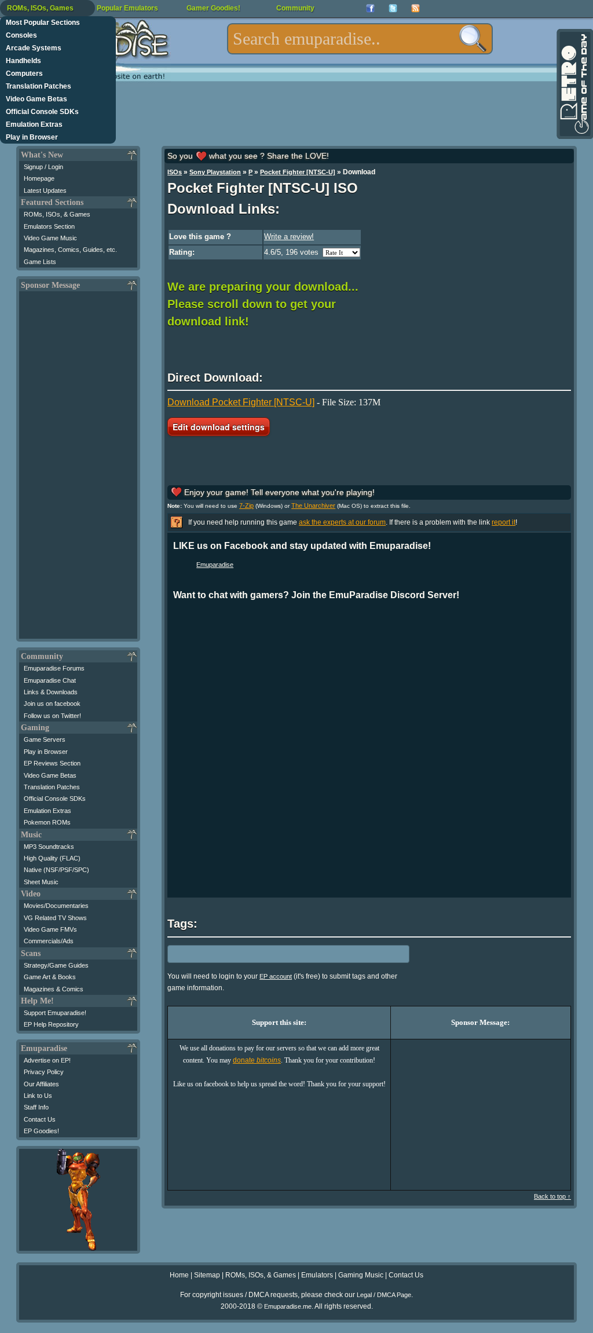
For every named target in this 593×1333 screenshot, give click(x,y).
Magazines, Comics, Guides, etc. (70, 249)
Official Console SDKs (42, 112)
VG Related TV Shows (55, 917)
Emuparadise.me (288, 1306)
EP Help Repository (51, 1024)
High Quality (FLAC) (52, 858)
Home (179, 1275)
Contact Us (40, 1119)
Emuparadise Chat (50, 680)
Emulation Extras (34, 124)
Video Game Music (50, 238)
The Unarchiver (313, 505)
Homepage (39, 178)
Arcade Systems (33, 48)
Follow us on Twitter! (52, 715)
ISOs (174, 172)
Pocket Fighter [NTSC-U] (297, 172)
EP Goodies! (41, 1130)
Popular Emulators (127, 8)
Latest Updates (45, 190)
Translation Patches (38, 86)
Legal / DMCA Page (384, 1294)
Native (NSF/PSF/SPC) (56, 869)
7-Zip (246, 505)
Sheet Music (41, 881)
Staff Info (36, 1107)
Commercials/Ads (49, 941)
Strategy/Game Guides (56, 965)
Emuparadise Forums (54, 668)
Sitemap (207, 1275)
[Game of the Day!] (574, 84)
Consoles (21, 35)
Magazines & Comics (53, 989)
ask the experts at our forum (342, 522)
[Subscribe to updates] (415, 8)
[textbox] (360, 38)
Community (295, 8)
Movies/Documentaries (56, 905)
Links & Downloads (51, 692)
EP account (275, 976)
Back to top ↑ (552, 1196)
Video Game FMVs (50, 929)
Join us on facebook (52, 703)
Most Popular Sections (43, 23)
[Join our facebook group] (370, 8)
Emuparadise (214, 564)
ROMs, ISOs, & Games (57, 214)
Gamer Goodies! (213, 8)
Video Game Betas (36, 99)
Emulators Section (49, 226)
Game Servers (44, 739)
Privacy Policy (44, 1071)
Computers (24, 73)
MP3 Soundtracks (49, 846)
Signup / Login (43, 166)
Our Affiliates (41, 1084)
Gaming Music (360, 1275)
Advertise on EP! (47, 1060)
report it (503, 522)
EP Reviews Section (52, 763)
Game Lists (40, 261)
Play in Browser (32, 137)
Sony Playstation (215, 172)
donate (257, 1060)
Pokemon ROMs (47, 822)
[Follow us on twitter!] (393, 8)
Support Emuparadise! (55, 1012)
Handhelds (23, 61)
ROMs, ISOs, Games (40, 8)
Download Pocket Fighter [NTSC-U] (240, 402)
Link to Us (38, 1095)
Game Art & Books (50, 976)
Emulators (317, 1275)
